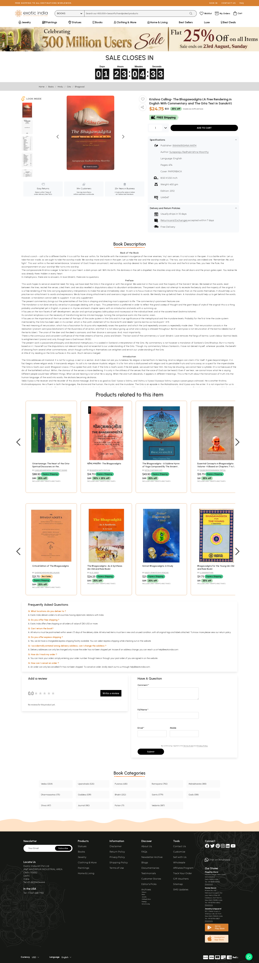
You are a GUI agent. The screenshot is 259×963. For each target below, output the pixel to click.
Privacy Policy (202, 746)
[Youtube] (233, 846)
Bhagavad (79, 86)
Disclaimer (116, 846)
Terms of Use (188, 746)
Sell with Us (179, 857)
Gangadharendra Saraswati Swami (51, 470)
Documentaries (150, 868)
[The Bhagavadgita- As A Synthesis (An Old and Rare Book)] (106, 561)
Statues (82, 846)
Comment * (143, 685)
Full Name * (143, 709)
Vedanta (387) (158, 805)
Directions (209, 884)
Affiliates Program (183, 868)
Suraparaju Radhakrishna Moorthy (189, 152)
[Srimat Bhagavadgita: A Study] (161, 561)
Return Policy (117, 851)
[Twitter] (212, 846)
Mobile (173, 728)
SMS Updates (180, 889)
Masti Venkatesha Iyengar (156, 573)
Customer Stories (151, 878)
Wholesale (179, 862)
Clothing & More (87, 862)
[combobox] (136, 13)
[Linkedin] (228, 846)
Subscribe (63, 848)
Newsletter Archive (152, 857)
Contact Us (179, 846)
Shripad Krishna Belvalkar (47, 573)
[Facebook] (207, 846)
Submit (150, 751)
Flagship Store (211, 872)
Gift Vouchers (180, 878)
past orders (120, 658)
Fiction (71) (119, 805)
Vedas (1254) (47, 784)
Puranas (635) (121, 784)
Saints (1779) (157, 794)
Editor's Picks (148, 884)
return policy (225, 632)
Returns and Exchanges (174, 220)
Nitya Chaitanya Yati (153, 470)
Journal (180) (84, 805)
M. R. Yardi (94, 573)
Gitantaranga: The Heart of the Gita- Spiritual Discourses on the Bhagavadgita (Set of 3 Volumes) (51, 466)
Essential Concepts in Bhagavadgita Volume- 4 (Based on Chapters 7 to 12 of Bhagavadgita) (216, 466)
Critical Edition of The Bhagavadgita (50, 566)
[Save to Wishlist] (142, 100)
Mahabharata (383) (197, 784)
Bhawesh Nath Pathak (100, 470)
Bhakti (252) (120, 794)
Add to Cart (204, 128)
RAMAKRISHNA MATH (184, 145)
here (98, 658)
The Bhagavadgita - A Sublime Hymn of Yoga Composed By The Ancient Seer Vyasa (161, 466)
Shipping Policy (119, 862)
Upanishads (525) (86, 784)
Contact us (228, 3)
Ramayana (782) (160, 784)
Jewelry (82, 857)
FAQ (242, 3)
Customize (179, 851)
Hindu (60, 86)
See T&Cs (48, 194)
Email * (141, 728)
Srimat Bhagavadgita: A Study (157, 566)
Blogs (144, 862)
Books (51, 86)
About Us (146, 846)
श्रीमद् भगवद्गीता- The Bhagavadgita (104, 463)
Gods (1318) (194, 794)
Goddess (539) (84, 794)
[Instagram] (223, 846)
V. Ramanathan (206, 573)
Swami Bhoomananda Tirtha (212, 470)
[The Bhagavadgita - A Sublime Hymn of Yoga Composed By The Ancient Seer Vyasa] (161, 459)
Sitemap (178, 884)
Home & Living (86, 873)
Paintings (83, 868)
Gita (69, 86)
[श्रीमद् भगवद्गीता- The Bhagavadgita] (106, 459)
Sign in (213, 3)
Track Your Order (182, 873)
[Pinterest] (218, 846)
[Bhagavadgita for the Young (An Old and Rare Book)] (216, 561)
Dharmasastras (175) (50, 794)
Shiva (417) (46, 805)
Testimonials (148, 873)
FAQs (144, 851)
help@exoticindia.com (168, 649)
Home (41, 86)
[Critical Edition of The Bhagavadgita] (51, 561)
